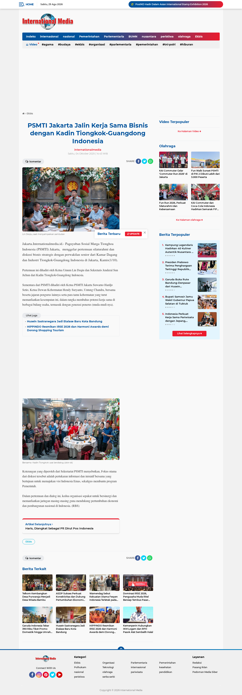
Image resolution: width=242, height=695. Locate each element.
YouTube (61, 679)
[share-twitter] (144, 161)
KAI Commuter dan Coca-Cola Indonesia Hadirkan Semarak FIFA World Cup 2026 (205, 206)
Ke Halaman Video (188, 131)
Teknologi (108, 667)
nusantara (149, 36)
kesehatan (165, 667)
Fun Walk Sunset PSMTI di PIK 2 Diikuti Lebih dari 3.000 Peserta (205, 173)
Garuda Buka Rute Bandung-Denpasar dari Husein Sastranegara (177, 283)
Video (33, 44)
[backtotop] (121, 650)
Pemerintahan (89, 36)
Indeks (31, 36)
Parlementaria (114, 36)
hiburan (187, 44)
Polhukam (80, 667)
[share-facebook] (138, 161)
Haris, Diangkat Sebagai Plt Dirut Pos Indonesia (59, 528)
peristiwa (167, 36)
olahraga (184, 36)
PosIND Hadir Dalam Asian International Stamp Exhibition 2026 (171, 4)
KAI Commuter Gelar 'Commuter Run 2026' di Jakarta (173, 173)
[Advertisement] (121, 78)
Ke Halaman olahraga (188, 219)
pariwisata (137, 672)
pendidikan (165, 672)
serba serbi (108, 676)
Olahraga (167, 146)
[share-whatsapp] (150, 161)
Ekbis (198, 36)
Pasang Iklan (199, 667)
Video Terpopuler (174, 122)
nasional (69, 36)
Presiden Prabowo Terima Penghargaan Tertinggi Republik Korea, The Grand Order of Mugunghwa (179, 266)
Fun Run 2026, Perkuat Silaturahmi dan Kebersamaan (172, 206)
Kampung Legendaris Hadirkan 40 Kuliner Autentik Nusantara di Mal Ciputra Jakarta (179, 248)
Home (29, 4)
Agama (49, 44)
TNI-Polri (169, 44)
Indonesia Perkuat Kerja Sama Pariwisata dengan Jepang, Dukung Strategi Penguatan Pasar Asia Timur (179, 317)
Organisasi (98, 44)
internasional (49, 36)
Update (134, 233)
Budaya (65, 44)
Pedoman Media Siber (205, 672)
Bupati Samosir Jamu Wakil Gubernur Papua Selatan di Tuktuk (179, 300)
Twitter (54, 679)
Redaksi (197, 662)
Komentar (35, 161)
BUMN (133, 36)
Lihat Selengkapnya (188, 333)
